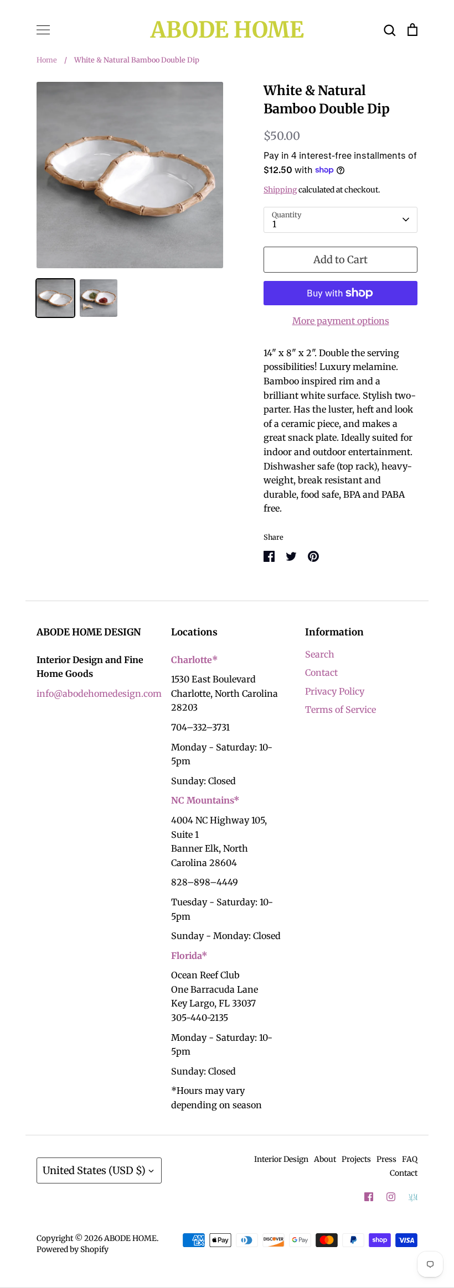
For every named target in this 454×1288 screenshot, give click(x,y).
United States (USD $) (94, 1170)
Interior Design (281, 1159)
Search (319, 654)
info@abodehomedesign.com (99, 693)
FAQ (409, 1159)
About (325, 1159)
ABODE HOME (227, 30)
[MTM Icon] (413, 1197)
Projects (356, 1159)
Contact (321, 672)
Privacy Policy (334, 691)
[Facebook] (369, 1197)
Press (386, 1159)
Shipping (280, 190)
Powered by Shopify (73, 1249)
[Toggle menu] (43, 29)
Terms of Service (340, 709)
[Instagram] (391, 1197)
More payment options (340, 320)
